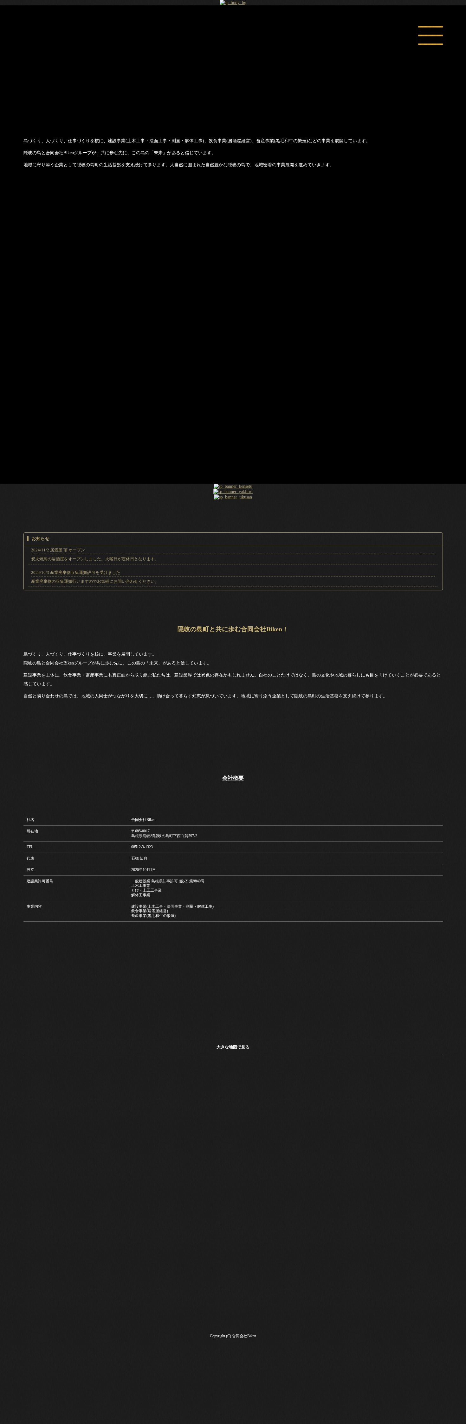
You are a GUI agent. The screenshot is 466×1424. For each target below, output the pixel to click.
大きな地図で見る (233, 1047)
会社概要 (233, 778)
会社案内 (233, 338)
